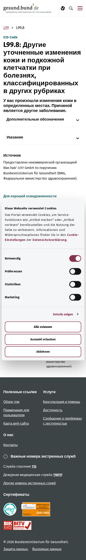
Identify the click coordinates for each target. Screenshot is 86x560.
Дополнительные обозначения (35, 119)
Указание (14, 137)
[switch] (75, 271)
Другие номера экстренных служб (29, 483)
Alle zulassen (43, 327)
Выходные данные (47, 549)
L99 (6, 27)
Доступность (52, 410)
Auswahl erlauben (43, 339)
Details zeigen (63, 314)
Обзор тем (11, 402)
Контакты (10, 445)
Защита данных (16, 549)
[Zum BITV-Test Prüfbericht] (17, 525)
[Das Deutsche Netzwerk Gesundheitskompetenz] (36, 509)
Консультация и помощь (61, 402)
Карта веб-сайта (16, 423)
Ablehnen (43, 352)
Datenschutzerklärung (49, 240)
